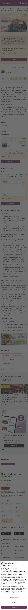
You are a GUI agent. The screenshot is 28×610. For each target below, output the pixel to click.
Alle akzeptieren (14, 607)
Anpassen (14, 602)
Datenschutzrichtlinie (16, 583)
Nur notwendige (14, 597)
